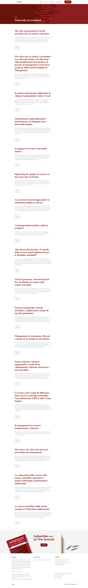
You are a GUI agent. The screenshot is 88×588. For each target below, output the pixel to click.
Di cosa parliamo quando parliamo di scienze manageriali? (33, 533)
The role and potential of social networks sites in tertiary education (32, 32)
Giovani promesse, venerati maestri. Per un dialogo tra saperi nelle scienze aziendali (32, 282)
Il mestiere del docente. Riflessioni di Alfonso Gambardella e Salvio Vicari (33, 94)
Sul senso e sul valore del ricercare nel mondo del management (31, 451)
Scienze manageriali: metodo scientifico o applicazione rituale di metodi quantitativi (32, 310)
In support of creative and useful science (31, 150)
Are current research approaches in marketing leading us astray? (32, 201)
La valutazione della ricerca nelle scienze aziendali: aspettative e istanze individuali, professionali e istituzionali (31, 479)
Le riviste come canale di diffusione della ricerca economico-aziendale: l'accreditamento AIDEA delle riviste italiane (33, 397)
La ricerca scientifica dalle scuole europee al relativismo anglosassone (32, 507)
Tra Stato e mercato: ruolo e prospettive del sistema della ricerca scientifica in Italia (32, 561)
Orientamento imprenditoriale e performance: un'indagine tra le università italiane (30, 121)
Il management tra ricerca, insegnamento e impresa (28, 427)
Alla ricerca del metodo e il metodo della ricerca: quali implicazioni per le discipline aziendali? (32, 252)
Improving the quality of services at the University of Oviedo (32, 175)
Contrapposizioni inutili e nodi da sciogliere (31, 227)
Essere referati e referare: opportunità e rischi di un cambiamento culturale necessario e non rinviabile (32, 366)
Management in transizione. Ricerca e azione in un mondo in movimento (32, 337)
